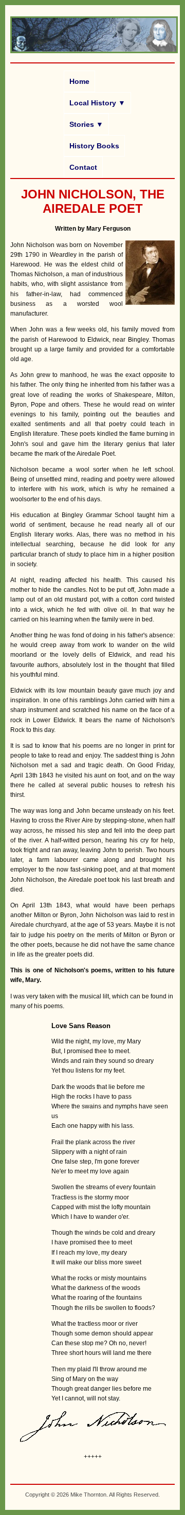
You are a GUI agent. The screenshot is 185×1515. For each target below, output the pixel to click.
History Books (94, 146)
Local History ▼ (97, 103)
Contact (83, 167)
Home (79, 81)
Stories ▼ (86, 124)
